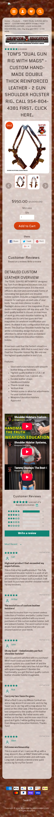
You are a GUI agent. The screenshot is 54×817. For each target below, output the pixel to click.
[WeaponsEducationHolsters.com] (27, 4)
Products (16, 21)
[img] (11, 553)
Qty (27, 213)
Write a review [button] (27, 533)
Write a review (34, 262)
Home (7, 21)
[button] (11, 49)
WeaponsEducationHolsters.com (35, 808)
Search (27, 800)
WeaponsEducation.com (30, 285)
